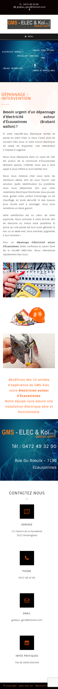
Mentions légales (45, 686)
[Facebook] (29, 9)
